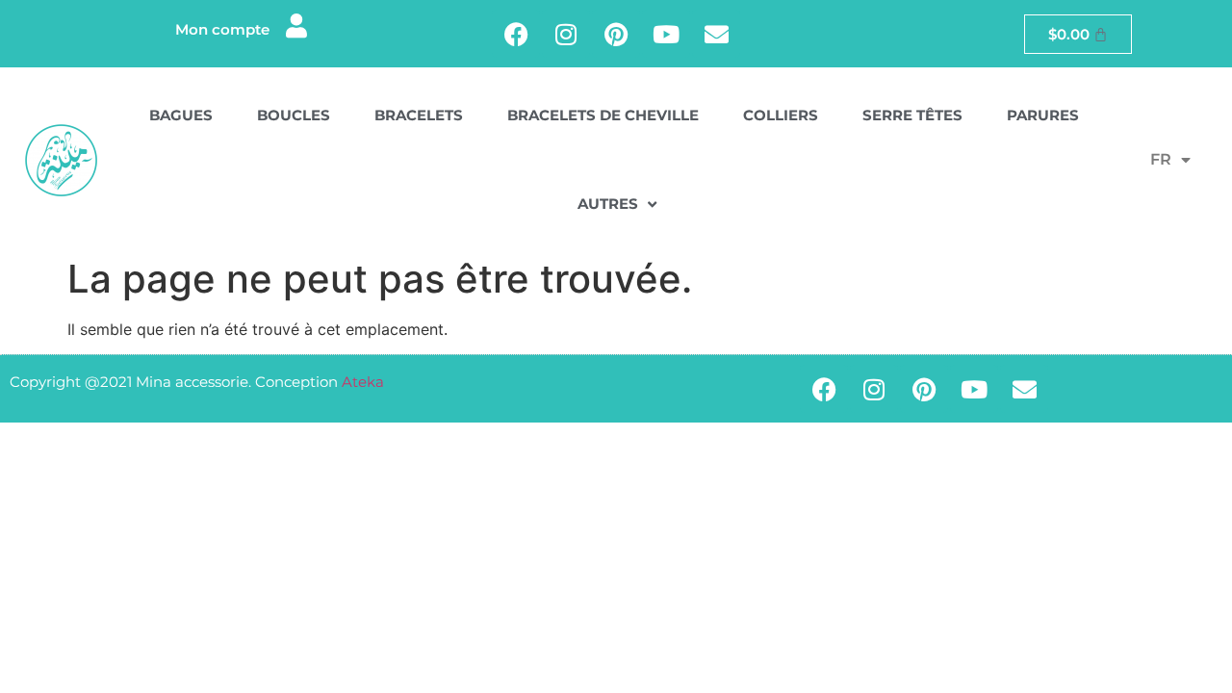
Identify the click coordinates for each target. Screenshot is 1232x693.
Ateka (363, 381)
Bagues (181, 115)
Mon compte (222, 29)
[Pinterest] (616, 34)
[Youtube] (666, 34)
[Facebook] (516, 34)
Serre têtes (912, 115)
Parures (1043, 115)
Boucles (293, 115)
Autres (608, 203)
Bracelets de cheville (603, 115)
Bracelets (418, 115)
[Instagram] (566, 34)
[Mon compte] (296, 25)
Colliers (780, 115)
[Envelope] (716, 34)
